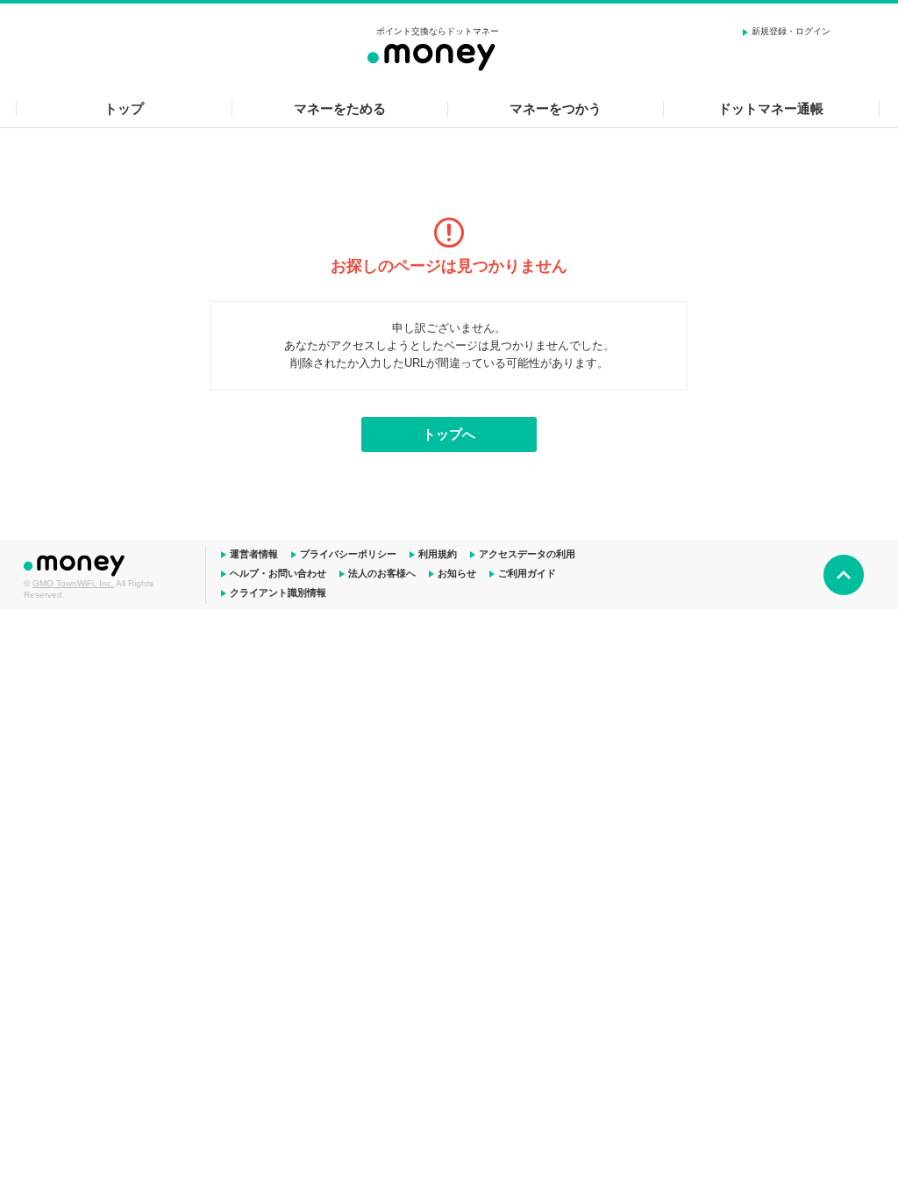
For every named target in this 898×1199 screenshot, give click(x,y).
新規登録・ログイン (791, 31)
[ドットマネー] (437, 54)
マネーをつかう (556, 108)
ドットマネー (76, 563)
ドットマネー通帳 (770, 108)
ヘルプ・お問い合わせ (278, 573)
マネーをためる (340, 108)
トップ (124, 108)
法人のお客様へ (382, 573)
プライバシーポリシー (348, 554)
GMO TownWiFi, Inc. (73, 583)
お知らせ (457, 573)
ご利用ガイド (527, 573)
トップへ (449, 434)
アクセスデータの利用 (527, 554)
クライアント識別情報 (278, 592)
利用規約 (437, 554)
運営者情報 (254, 554)
